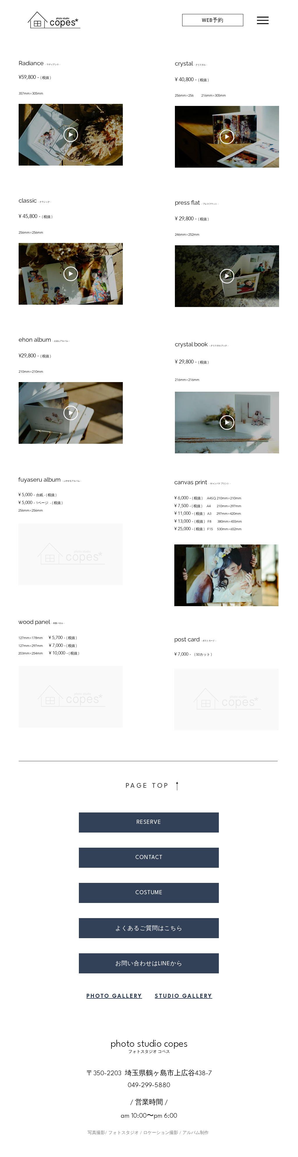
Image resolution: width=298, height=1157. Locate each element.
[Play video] (70, 134)
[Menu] (263, 20)
